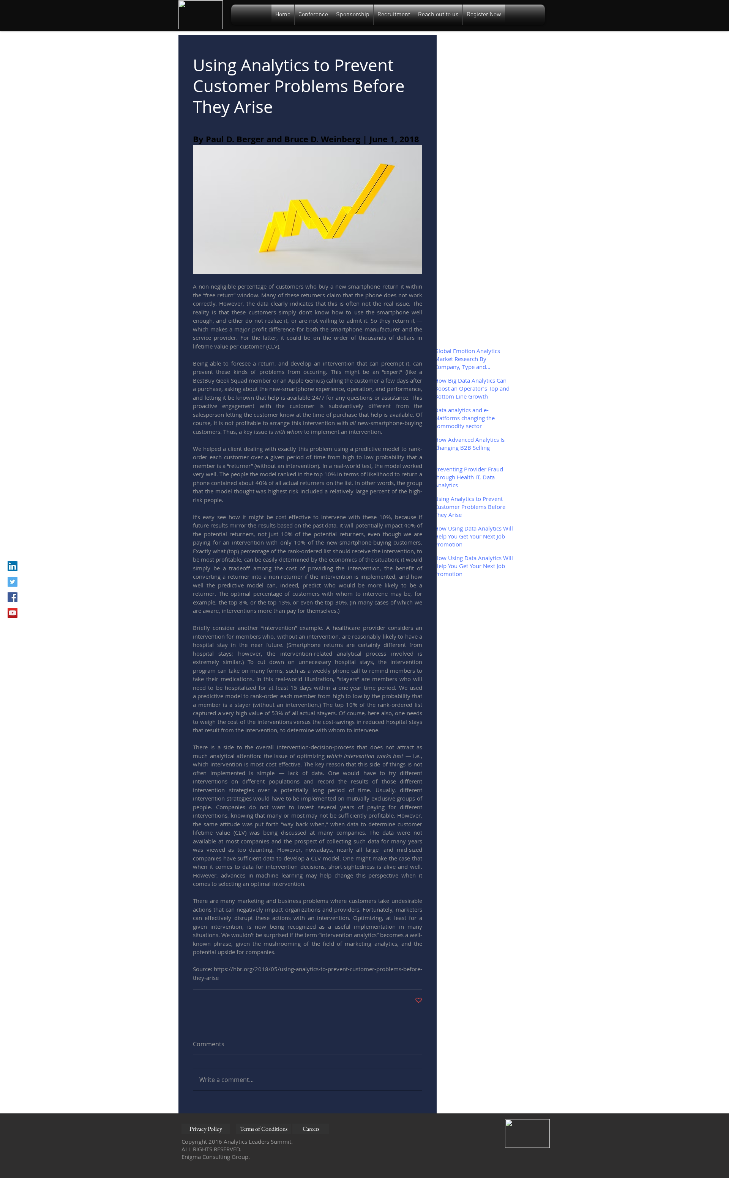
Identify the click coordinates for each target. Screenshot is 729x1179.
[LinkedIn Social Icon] (12, 566)
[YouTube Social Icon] (12, 613)
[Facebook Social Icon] (12, 597)
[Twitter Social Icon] (12, 582)
